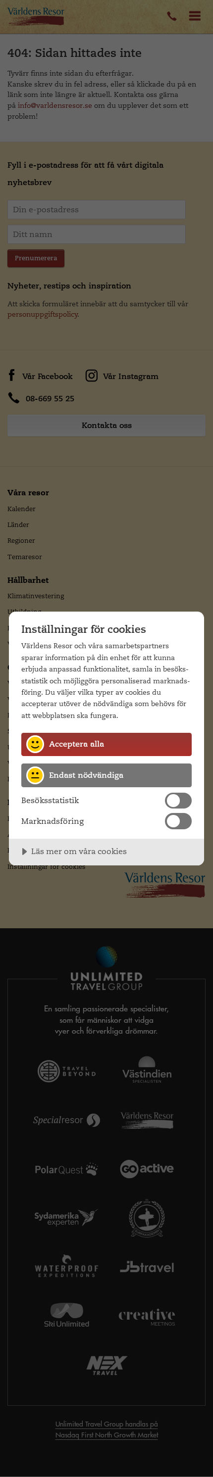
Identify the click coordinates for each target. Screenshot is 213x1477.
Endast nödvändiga (86, 775)
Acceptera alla (76, 744)
